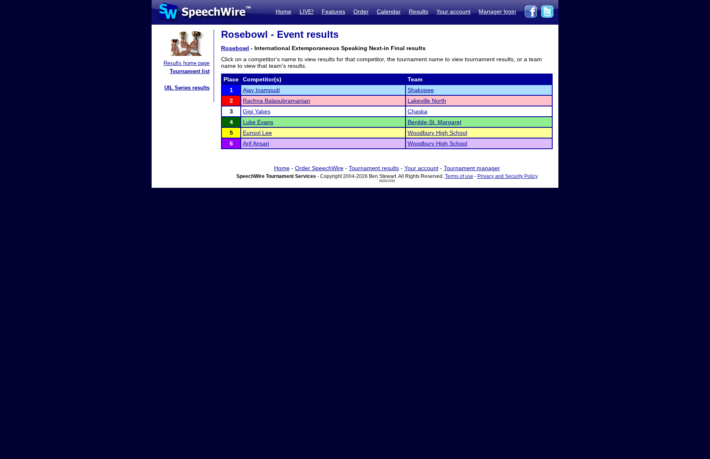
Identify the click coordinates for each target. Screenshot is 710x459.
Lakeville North (427, 100)
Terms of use (459, 176)
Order (361, 11)
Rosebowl (235, 48)
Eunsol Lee (257, 132)
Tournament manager (472, 168)
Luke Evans (258, 122)
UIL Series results (187, 88)
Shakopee (421, 90)
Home (283, 11)
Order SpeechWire (319, 168)
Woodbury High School (437, 132)
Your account (453, 11)
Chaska (417, 111)
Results (418, 11)
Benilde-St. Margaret (434, 122)
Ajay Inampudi (261, 90)
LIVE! (307, 11)
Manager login (497, 11)
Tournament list (190, 71)
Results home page (187, 63)
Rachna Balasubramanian (276, 100)
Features (333, 11)
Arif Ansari (256, 143)
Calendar (389, 11)
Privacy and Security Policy (507, 176)
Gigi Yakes (256, 111)
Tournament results (374, 168)
